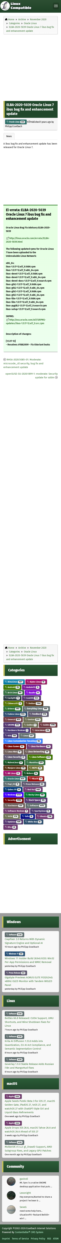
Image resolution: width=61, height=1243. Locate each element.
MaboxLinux (14, 762)
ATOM (56, 1238)
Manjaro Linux (15, 768)
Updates (13, 821)
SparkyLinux (41, 811)
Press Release (34, 784)
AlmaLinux (14, 682)
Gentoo (33, 719)
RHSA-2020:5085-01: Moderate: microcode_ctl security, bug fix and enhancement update (23, 363)
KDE (11, 735)
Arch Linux (14, 692)
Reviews (14, 794)
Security (14, 800)
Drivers (13, 708)
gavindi (24, 1178)
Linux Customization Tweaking (23, 741)
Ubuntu (45, 816)
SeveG (23, 1207)
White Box (33, 821)
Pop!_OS (12, 784)
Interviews (41, 730)
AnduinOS (32, 687)
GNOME (13, 725)
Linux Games (15, 746)
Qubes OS (13, 789)
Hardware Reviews (17, 730)
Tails (28, 816)
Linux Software (40, 757)
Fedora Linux (16, 714)
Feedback (39, 714)
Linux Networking (37, 751)
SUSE (12, 816)
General (13, 719)
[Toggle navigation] (56, 6)
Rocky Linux (36, 794)
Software (36, 805)
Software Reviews (17, 811)
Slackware (14, 805)
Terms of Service (20, 1238)
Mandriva (36, 762)
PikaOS (36, 778)
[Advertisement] (30, 66)
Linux (28, 735)
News (9, 136)
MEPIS (36, 768)
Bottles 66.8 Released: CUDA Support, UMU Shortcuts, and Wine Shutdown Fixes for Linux (29, 1022)
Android (13, 687)
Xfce (11, 827)
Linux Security (15, 757)
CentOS (32, 698)
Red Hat (33, 789)
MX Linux (13, 773)
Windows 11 (15, 954)
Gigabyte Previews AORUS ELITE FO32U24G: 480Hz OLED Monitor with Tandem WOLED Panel (29, 981)
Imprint (6, 1238)
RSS (49, 1238)
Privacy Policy (38, 1238)
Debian (34, 703)
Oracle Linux (16, 122)
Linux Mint (13, 751)
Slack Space (36, 800)
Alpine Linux (36, 682)
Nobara (31, 773)
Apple (13, 1096)
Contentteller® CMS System (29, 1232)
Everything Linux (36, 708)
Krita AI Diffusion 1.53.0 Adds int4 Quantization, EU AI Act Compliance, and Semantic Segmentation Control (28, 1045)
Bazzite (33, 692)
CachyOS (13, 698)
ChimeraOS (14, 703)
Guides (30, 725)
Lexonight (25, 1192)
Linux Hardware (39, 746)
